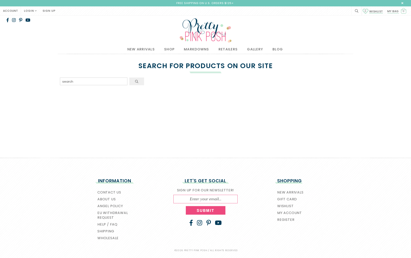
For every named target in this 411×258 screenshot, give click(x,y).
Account (10, 11)
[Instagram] (14, 20)
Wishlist (374, 11)
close (402, 3)
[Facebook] (7, 20)
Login (29, 11)
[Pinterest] (20, 20)
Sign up (49, 11)
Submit (205, 210)
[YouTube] (27, 20)
